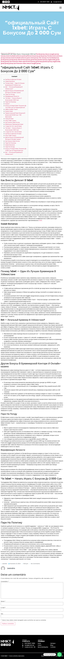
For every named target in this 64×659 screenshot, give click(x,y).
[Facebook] (2, 645)
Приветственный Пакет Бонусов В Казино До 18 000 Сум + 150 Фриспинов (15, 115)
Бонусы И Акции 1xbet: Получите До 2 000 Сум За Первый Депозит (15, 149)
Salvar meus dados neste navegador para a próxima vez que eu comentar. (24, 620)
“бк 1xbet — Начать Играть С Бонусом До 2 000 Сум (13, 99)
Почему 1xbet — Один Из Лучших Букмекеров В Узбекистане (15, 84)
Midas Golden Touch (11, 109)
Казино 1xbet (9, 111)
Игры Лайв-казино (10, 121)
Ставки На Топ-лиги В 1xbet (13, 126)
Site (2, 613)
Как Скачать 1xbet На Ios (12, 122)
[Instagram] (3, 2)
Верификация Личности (12, 96)
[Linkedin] (6, 2)
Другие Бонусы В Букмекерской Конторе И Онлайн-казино (14, 91)
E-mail (3, 607)
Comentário (5, 581)
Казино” (7, 104)
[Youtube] (8, 2)
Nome (3, 601)
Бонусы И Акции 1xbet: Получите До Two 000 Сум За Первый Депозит (15, 106)
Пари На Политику (10, 102)
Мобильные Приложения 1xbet (14, 124)
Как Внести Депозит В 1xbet (13, 79)
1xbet (40, 220)
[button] (59, 654)
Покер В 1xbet (9, 119)
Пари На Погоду (10, 94)
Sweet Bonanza (10, 81)
